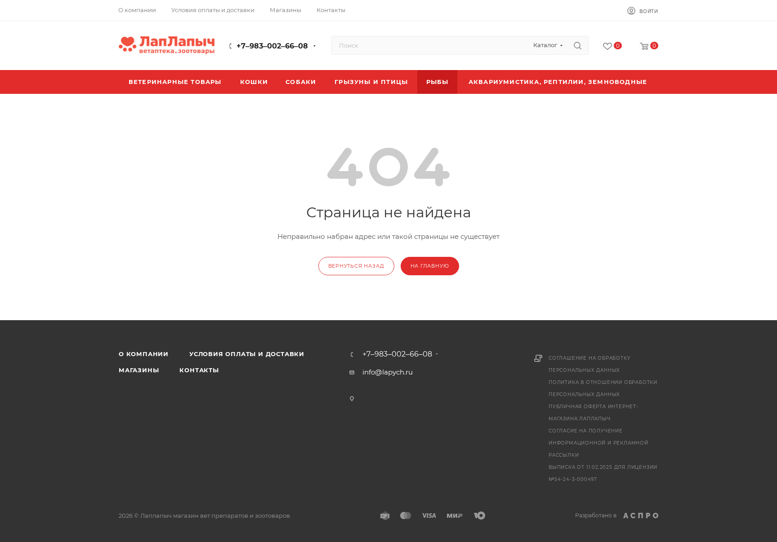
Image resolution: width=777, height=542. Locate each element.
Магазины (139, 370)
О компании (144, 353)
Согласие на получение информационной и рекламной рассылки (598, 443)
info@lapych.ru (387, 372)
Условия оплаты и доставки (246, 353)
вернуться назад (356, 266)
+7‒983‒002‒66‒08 (272, 46)
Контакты (199, 370)
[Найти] (578, 45)
